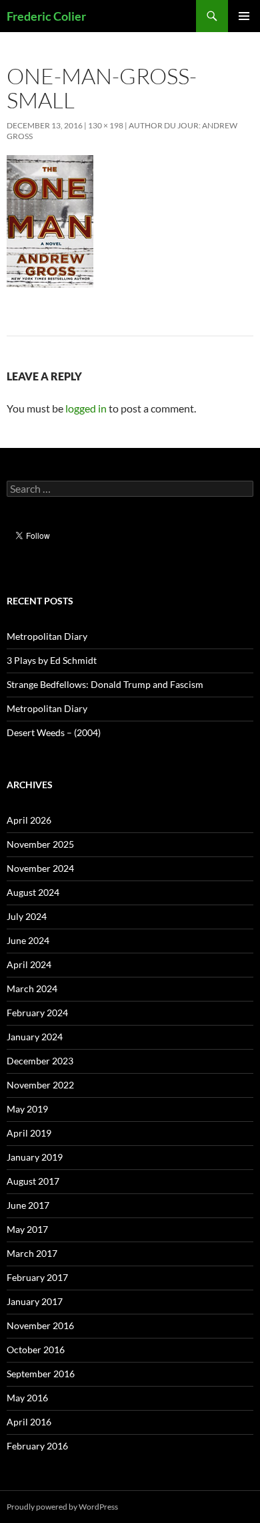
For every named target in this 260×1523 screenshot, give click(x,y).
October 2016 (36, 1349)
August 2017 (33, 1181)
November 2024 (40, 868)
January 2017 (35, 1301)
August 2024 (33, 892)
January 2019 (35, 1157)
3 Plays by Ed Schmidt (52, 660)
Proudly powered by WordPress (62, 1507)
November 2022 (40, 1084)
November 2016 (40, 1325)
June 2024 (28, 940)
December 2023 (40, 1060)
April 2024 (29, 964)
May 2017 (27, 1229)
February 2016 (37, 1445)
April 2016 (29, 1421)
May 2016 (27, 1397)
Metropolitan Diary (47, 636)
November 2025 (40, 844)
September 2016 (41, 1373)
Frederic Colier (46, 16)
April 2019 (29, 1133)
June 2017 (28, 1205)
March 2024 (32, 988)
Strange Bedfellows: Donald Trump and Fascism (105, 684)
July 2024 (27, 916)
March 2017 (32, 1253)
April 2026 (29, 820)
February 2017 (37, 1277)
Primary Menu (244, 16)
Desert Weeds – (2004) (54, 732)
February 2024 (37, 1012)
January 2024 (35, 1036)
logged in (86, 408)
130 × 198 (105, 125)
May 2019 (27, 1109)
